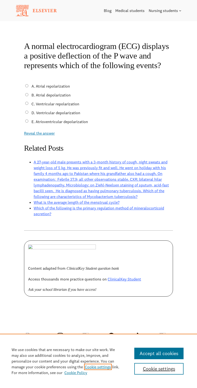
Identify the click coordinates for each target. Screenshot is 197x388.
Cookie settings (98, 366)
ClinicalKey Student (124, 279)
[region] (98, 361)
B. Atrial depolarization (51, 95)
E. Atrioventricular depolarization (59, 121)
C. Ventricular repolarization (55, 103)
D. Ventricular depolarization (55, 112)
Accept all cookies (159, 353)
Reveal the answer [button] (39, 133)
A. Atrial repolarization (50, 86)
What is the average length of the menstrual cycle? (76, 202)
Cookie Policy (75, 372)
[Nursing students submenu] (180, 10)
